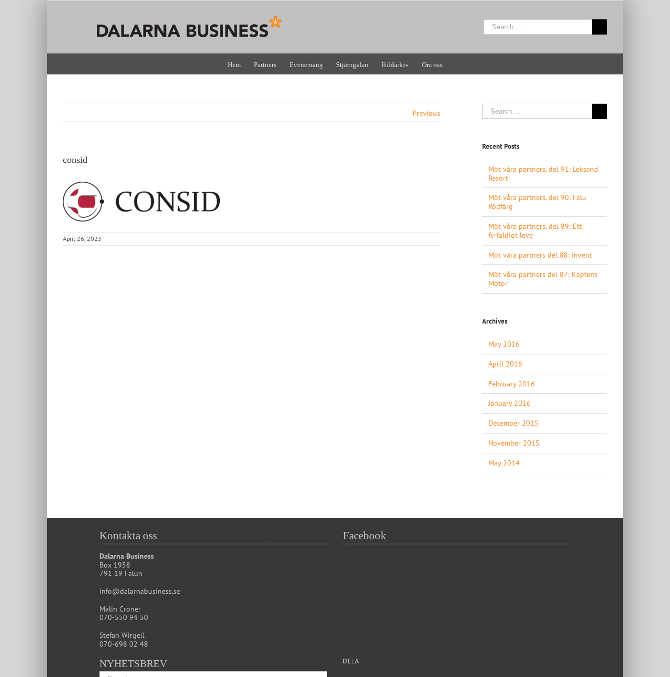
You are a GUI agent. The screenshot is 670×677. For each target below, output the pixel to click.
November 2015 (514, 443)
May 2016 (504, 344)
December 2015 (513, 423)
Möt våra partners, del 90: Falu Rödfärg (537, 202)
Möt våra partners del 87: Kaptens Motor (543, 279)
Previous (426, 113)
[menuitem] (241, 63)
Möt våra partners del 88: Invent (540, 255)
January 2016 (509, 403)
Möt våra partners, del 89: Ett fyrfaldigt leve (535, 230)
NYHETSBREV (133, 663)
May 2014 (504, 463)
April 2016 (505, 364)
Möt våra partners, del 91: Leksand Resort (543, 173)
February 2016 (511, 384)
